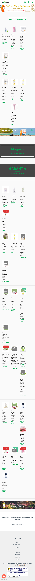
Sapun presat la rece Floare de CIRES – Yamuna (22, 460)
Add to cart (4, 43)
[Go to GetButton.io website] (4, 579)
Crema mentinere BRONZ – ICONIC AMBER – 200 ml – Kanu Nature (22, 40)
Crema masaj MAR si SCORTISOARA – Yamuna (14, 458)
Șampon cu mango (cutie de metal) (13, 300)
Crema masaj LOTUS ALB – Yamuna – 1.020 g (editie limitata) (4, 92)
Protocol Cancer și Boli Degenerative (5, 335)
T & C (17, 542)
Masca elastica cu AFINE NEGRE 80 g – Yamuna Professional (5, 198)
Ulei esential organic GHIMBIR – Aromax (4, 484)
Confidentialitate (17, 545)
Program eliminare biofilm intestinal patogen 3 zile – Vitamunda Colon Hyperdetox (22, 383)
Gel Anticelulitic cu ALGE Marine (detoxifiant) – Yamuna (22, 198)
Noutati (17, 552)
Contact (17, 554)
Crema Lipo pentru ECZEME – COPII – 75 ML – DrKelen (13, 39)
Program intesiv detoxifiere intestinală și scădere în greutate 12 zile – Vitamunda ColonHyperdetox (15, 359)
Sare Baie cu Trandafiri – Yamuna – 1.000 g (22, 437)
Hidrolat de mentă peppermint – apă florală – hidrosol (5, 300)
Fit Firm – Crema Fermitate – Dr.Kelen (13, 197)
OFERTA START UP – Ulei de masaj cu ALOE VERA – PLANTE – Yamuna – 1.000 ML (22, 305)
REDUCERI (17, 557)
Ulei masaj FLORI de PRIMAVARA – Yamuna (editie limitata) (14, 91)
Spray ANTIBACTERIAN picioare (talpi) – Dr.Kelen (6, 37)
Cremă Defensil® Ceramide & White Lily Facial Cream (13, 116)
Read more (23, 257)
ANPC (17, 559)
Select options (22, 365)
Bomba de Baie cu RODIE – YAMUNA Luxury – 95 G (4, 273)
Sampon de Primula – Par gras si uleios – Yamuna (4, 460)
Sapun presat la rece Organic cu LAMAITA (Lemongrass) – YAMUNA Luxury (5, 359)
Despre (17, 549)
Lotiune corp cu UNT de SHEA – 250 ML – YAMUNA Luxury (4, 415)
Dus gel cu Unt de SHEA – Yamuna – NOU (4, 222)
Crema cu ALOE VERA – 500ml (4, 244)
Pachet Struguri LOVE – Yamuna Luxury (13, 413)
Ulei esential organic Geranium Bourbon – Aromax (22, 414)
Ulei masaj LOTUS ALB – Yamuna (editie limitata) (22, 92)
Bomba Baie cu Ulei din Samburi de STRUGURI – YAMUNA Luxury (22, 247)
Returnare (17, 547)
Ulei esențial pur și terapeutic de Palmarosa (22, 358)
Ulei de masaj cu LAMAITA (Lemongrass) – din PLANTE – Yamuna (14, 244)
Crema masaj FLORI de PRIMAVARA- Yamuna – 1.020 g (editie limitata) (5, 66)
